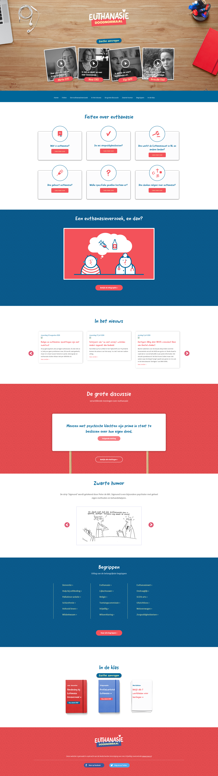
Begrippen (140, 97)
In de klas (151, 97)
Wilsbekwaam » (69, 614)
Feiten (64, 97)
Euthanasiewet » (144, 585)
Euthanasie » (105, 585)
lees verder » (45, 359)
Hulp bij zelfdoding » (72, 591)
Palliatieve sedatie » (71, 596)
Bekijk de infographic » (109, 287)
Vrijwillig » (104, 608)
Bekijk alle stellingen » (109, 459)
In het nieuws (96, 97)
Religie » (103, 596)
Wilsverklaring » (106, 614)
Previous (31, 353)
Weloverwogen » (144, 608)
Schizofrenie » (69, 602)
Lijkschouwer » (106, 591)
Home (56, 97)
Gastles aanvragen (109, 40)
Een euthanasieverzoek (79, 97)
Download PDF (73, 703)
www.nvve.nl (147, 756)
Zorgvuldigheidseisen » (147, 614)
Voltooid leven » (69, 608)
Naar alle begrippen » (109, 633)
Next (187, 353)
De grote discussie (112, 97)
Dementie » (67, 585)
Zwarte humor (127, 97)
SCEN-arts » (142, 596)
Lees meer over (60, 151)
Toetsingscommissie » (109, 602)
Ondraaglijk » (143, 591)
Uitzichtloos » (143, 602)
